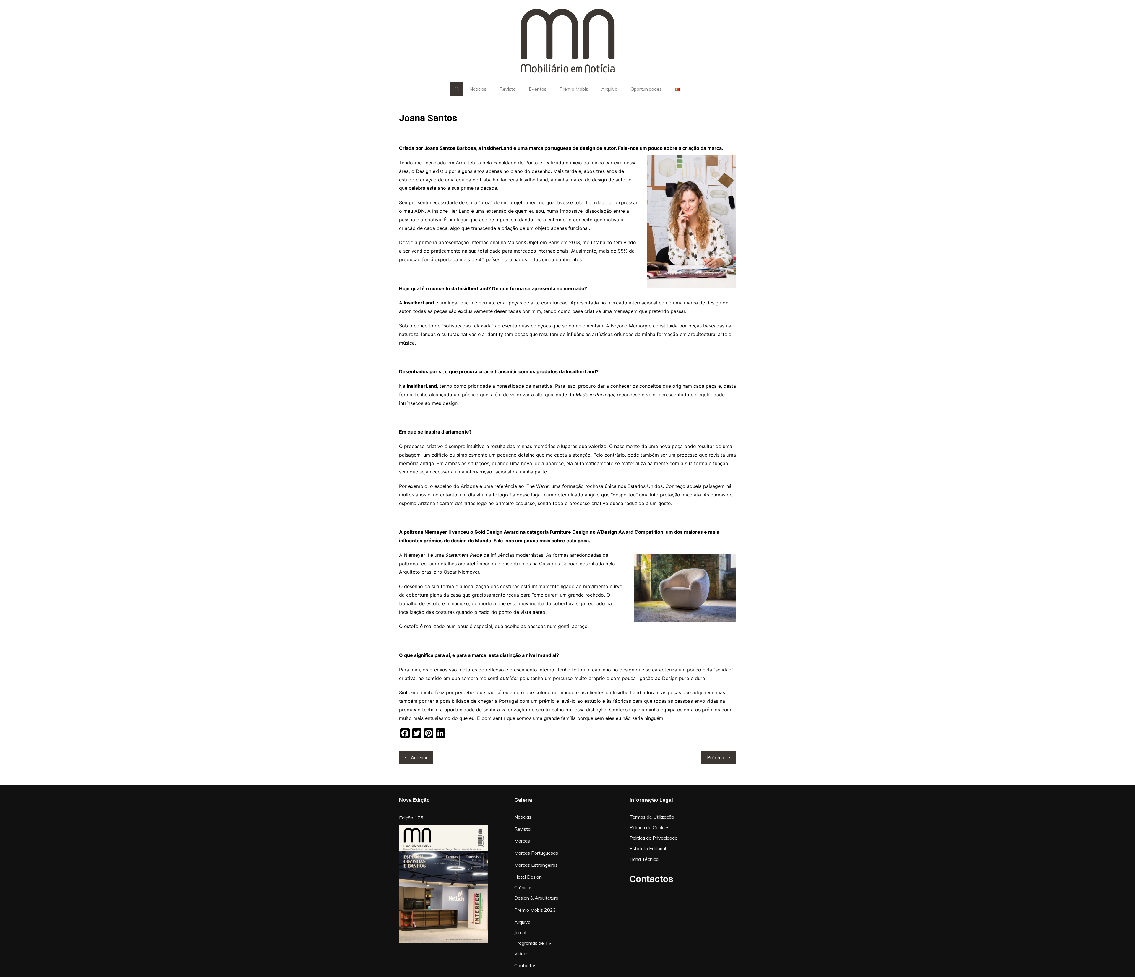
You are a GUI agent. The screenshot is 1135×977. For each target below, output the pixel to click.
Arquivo (609, 89)
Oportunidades (646, 89)
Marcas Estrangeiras (536, 865)
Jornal (520, 932)
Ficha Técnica (644, 859)
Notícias (478, 89)
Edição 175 (411, 818)
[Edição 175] (443, 884)
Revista (508, 89)
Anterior (419, 757)
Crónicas (523, 887)
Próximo (715, 757)
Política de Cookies (649, 827)
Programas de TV (533, 943)
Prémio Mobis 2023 (535, 910)
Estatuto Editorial (648, 848)
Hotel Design (528, 877)
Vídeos (521, 953)
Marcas (522, 841)
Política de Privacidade (653, 838)
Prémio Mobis (574, 89)
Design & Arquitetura (536, 898)
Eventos (538, 89)
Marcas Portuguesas (536, 853)
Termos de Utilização (652, 817)
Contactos (525, 965)
